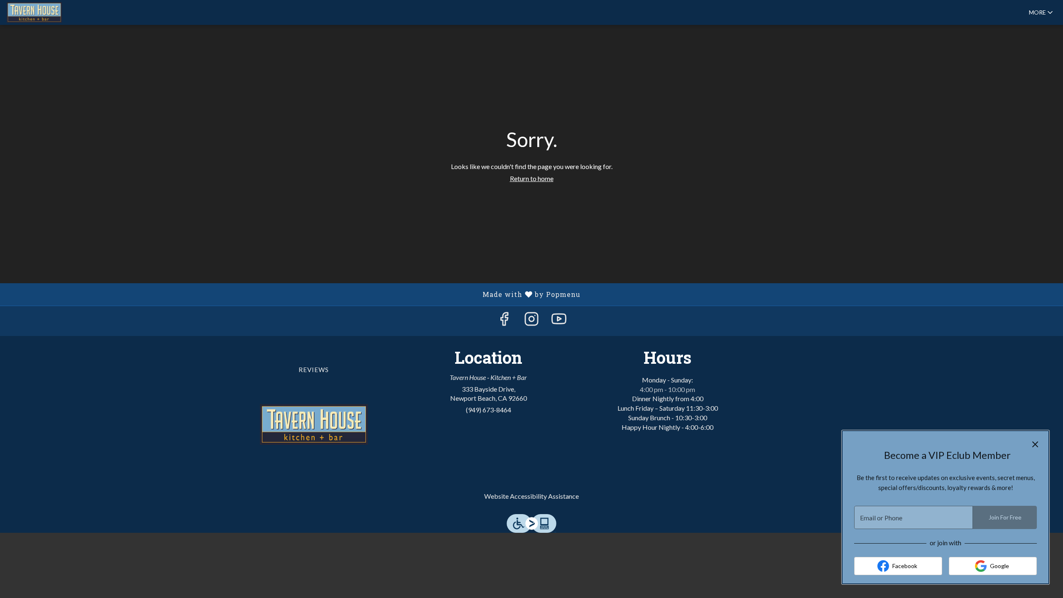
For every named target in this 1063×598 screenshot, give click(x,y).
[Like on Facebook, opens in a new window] (504, 320)
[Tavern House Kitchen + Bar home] (44, 12)
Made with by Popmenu (293, 294)
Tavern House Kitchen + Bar (314, 424)
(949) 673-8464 (488, 410)
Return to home (532, 178)
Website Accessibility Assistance (531, 496)
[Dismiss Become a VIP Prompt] (1035, 444)
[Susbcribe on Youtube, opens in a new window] (558, 320)
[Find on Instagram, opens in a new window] (531, 320)
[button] (1041, 12)
